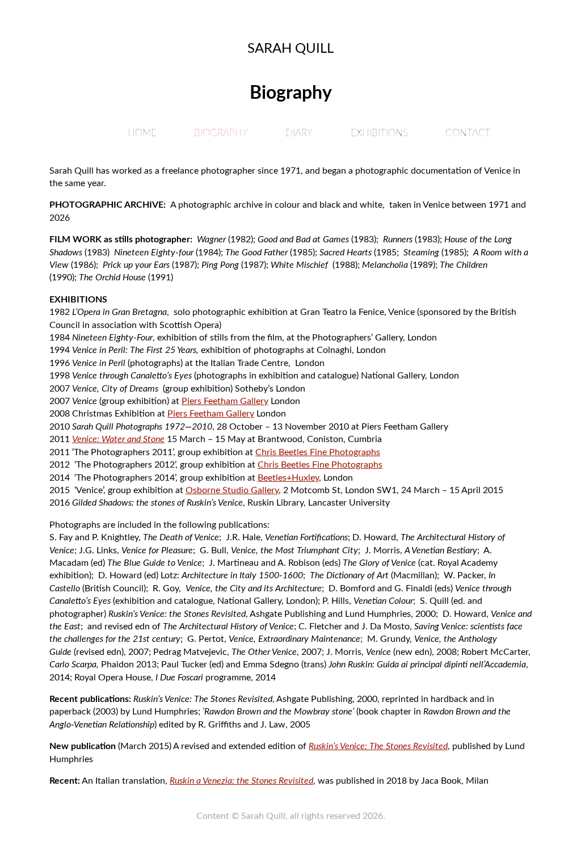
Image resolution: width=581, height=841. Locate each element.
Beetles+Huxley (288, 477)
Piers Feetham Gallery (225, 401)
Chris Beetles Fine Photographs (317, 452)
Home (142, 133)
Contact (468, 133)
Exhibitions (379, 133)
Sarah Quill (290, 49)
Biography (221, 133)
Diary (299, 133)
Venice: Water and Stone (118, 439)
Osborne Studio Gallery (232, 490)
